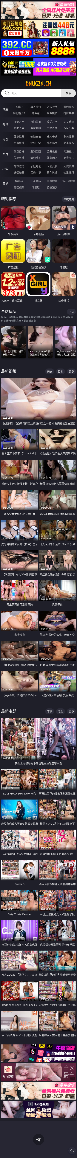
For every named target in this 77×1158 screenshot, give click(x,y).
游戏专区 (69, 107)
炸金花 (36, 113)
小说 (5, 169)
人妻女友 (52, 166)
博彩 (5, 109)
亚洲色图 (35, 151)
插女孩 (19, 181)
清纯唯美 (35, 157)
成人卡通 (52, 136)
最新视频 (8, 371)
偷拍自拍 (35, 136)
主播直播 (52, 128)
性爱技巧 (69, 172)
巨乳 (60, 371)
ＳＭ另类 (69, 128)
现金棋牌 (52, 113)
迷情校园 (19, 172)
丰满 (49, 711)
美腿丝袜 (19, 157)
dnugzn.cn (38, 83)
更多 (71, 371)
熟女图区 (52, 157)
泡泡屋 (36, 187)
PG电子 (19, 107)
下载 (71, 312)
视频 (5, 124)
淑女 (60, 711)
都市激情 (19, 166)
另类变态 (69, 143)
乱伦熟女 (52, 143)
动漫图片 (69, 151)
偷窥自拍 (19, 151)
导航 (5, 184)
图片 (5, 154)
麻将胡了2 (19, 113)
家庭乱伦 (35, 166)
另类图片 (69, 157)
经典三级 (35, 143)
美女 (49, 371)
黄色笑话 (52, 172)
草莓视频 (52, 181)
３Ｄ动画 (69, 121)
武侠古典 (69, 166)
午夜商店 (35, 181)
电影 (5, 139)
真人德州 (35, 107)
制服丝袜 (19, 143)
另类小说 (35, 172)
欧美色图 (52, 151)
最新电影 (8, 711)
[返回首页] (72, 1150)
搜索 (68, 93)
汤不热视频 (68, 181)
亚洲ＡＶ (19, 121)
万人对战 (52, 107)
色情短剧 (52, 187)
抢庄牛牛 (69, 113)
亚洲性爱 (19, 136)
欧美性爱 (69, 136)
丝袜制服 (35, 128)
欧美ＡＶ (52, 121)
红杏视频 (19, 187)
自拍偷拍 (35, 121)
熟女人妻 (19, 128)
